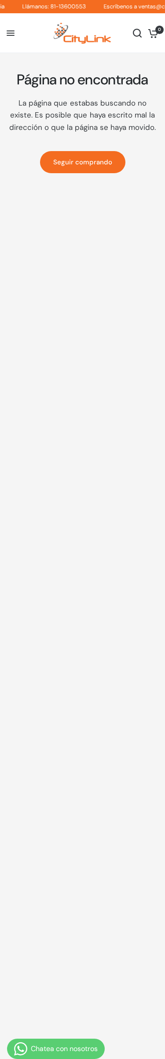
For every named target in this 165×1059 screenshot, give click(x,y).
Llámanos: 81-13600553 (51, 7)
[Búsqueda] (137, 33)
